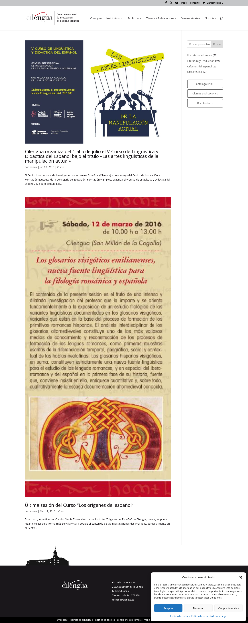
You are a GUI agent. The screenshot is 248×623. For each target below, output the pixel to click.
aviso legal (62, 619)
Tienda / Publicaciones (161, 18)
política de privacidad (81, 619)
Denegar (198, 608)
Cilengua (96, 18)
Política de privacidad (202, 616)
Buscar (217, 44)
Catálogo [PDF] (205, 84)
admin (33, 167)
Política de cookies (180, 616)
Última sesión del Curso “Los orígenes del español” (79, 505)
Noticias (210, 18)
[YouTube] (176, 3)
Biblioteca (134, 18)
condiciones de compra (129, 619)
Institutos (113, 18)
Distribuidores (205, 103)
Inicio (184, 3)
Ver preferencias (228, 608)
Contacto (195, 3)
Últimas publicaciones (205, 93)
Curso (60, 167)
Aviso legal (221, 616)
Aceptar (168, 608)
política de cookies (105, 619)
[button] (241, 577)
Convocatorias (190, 18)
